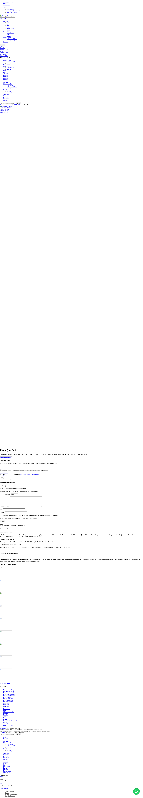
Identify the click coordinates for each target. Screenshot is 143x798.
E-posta (2, 512)
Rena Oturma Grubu (5, 107)
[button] (136, 791)
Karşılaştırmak (7, 771)
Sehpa (8, 25)
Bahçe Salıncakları (8, 700)
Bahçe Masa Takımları (9, 695)
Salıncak (5, 42)
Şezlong (9, 30)
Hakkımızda (6, 709)
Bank (8, 22)
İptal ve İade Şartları (8, 725)
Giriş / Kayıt (6, 772)
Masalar (9, 91)
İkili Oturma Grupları (8, 691)
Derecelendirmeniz (5, 494)
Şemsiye (9, 27)
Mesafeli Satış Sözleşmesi (10, 721)
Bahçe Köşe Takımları (9, 694)
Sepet (4, 716)
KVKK (5, 719)
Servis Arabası (10, 28)
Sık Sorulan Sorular (8, 712)
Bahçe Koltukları (7, 697)
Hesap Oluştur (4, 788)
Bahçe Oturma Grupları (9, 689)
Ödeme (5, 718)
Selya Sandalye (4, 112)
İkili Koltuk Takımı (12, 39)
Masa (8, 34)
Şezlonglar (6, 703)
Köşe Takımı (10, 85)
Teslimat (5, 723)
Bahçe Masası (10, 33)
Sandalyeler (10, 92)
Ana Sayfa (3, 104)
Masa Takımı (6, 31)
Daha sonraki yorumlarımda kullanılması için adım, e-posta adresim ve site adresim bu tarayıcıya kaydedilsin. (30, 515)
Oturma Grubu (7, 37)
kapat (1, 776)
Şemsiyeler (6, 706)
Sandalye (9, 36)
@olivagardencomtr (5, 683)
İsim (1, 509)
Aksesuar (5, 21)
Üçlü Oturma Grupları (9, 692)
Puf (7, 24)
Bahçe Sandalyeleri (8, 698)
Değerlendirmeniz (5, 506)
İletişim (5, 710)
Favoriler (5, 715)
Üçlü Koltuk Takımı (12, 40)
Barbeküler (6, 704)
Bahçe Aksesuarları (8, 701)
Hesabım (5, 713)
